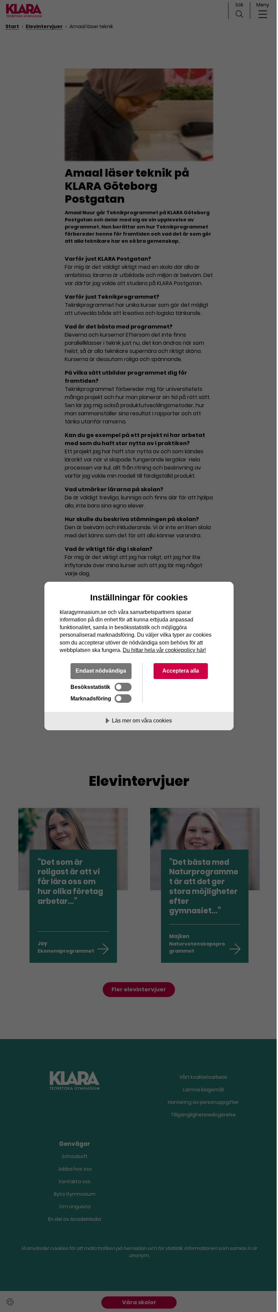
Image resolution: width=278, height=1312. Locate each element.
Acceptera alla (180, 671)
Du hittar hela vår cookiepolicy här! (164, 650)
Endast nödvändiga (101, 671)
